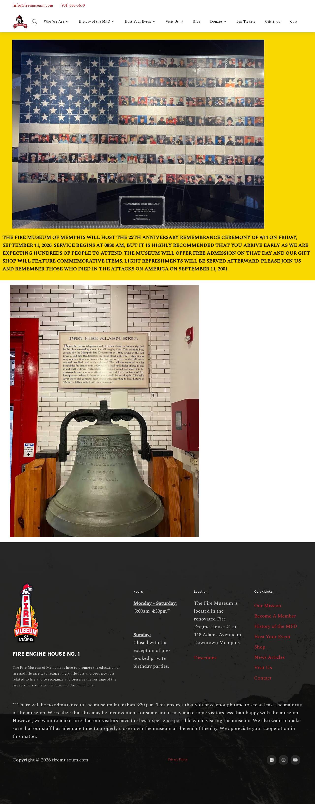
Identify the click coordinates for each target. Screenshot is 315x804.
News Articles (269, 657)
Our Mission (267, 605)
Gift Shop (272, 21)
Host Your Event (138, 21)
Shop (259, 647)
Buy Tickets (245, 21)
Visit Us (172, 21)
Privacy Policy (178, 759)
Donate (216, 21)
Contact (262, 678)
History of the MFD (94, 21)
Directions (205, 658)
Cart (294, 21)
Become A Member (275, 616)
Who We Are (54, 21)
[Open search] (35, 21)
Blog (196, 21)
